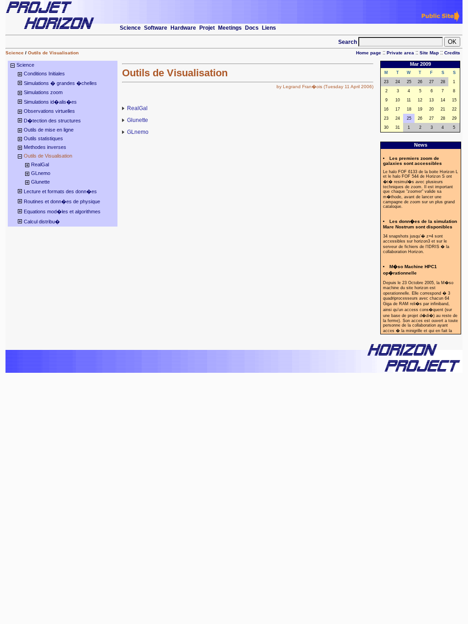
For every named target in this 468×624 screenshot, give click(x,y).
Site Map (429, 52)
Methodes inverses (45, 147)
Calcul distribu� (42, 221)
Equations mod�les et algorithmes (62, 211)
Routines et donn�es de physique (62, 201)
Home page (368, 52)
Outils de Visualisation (53, 52)
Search (348, 42)
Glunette (40, 182)
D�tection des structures (52, 120)
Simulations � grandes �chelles (60, 83)
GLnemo (40, 173)
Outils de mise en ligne (49, 129)
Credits (452, 52)
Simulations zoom (43, 92)
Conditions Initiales (44, 73)
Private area (400, 52)
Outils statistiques (43, 138)
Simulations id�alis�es (50, 102)
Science (14, 52)
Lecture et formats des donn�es (60, 191)
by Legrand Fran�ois (299, 86)
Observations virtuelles (49, 111)
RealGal (40, 164)
